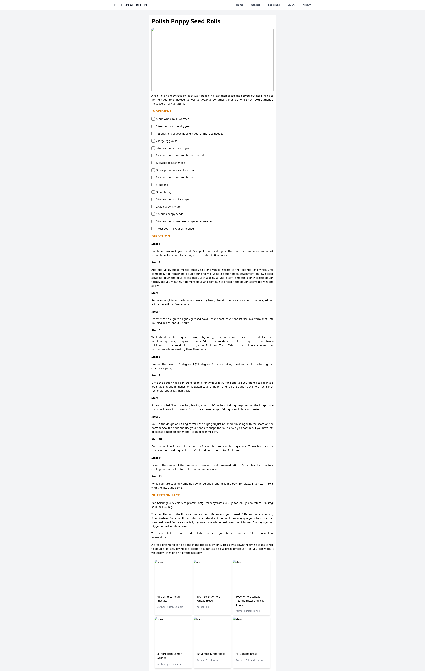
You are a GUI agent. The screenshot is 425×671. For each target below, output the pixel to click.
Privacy (306, 4)
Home (239, 4)
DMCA (291, 4)
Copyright (274, 4)
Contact (255, 4)
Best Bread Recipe (131, 5)
